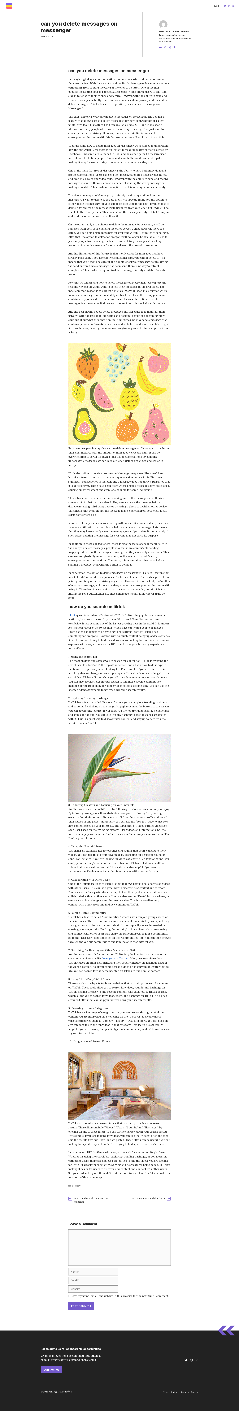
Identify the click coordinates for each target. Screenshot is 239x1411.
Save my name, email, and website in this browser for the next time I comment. (120, 1296)
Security (76, 1185)
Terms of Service (189, 1392)
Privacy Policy (170, 1392)
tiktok (71, 615)
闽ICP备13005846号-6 (60, 1391)
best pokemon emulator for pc (148, 1198)
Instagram (108, 958)
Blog (216, 6)
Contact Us (51, 1369)
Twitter (123, 958)
